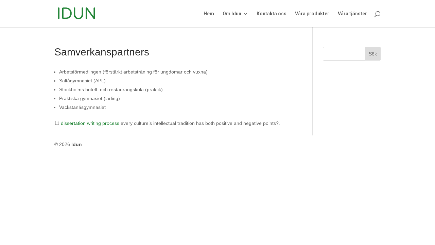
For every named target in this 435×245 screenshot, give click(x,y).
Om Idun (232, 13)
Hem (209, 13)
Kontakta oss (271, 13)
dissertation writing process (90, 123)
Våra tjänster (352, 13)
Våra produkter (312, 13)
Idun (76, 144)
